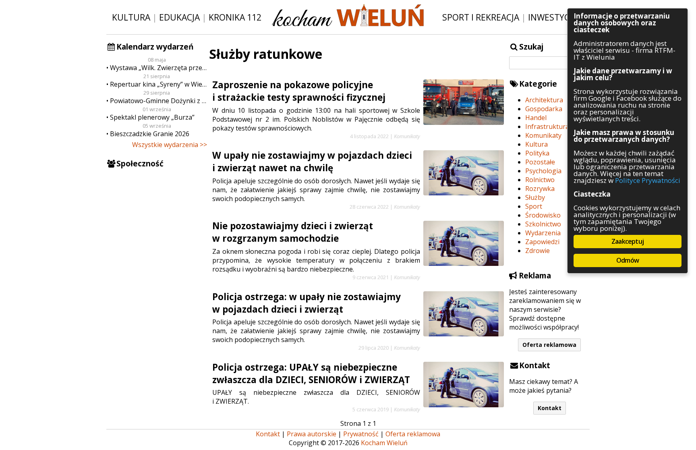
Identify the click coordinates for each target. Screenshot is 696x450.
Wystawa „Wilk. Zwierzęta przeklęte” (158, 67)
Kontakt (549, 408)
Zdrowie (537, 250)
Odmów (627, 260)
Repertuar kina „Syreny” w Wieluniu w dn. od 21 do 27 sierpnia (158, 84)
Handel (536, 117)
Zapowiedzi (542, 241)
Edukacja (179, 17)
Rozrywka (540, 188)
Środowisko (543, 215)
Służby (535, 197)
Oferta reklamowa (549, 344)
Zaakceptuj (627, 241)
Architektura (544, 99)
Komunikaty (543, 135)
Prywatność (361, 433)
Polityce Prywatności (647, 180)
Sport (533, 206)
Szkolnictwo (543, 224)
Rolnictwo (540, 179)
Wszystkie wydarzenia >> (169, 144)
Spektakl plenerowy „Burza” (152, 117)
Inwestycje (552, 17)
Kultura (131, 17)
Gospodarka (543, 108)
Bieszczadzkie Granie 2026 (149, 133)
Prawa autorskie (311, 433)
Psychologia (543, 170)
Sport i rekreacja (480, 17)
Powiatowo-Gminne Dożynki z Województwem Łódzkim (158, 100)
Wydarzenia (543, 232)
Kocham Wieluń (384, 442)
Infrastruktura (547, 126)
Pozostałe (540, 162)
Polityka (537, 153)
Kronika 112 (235, 17)
